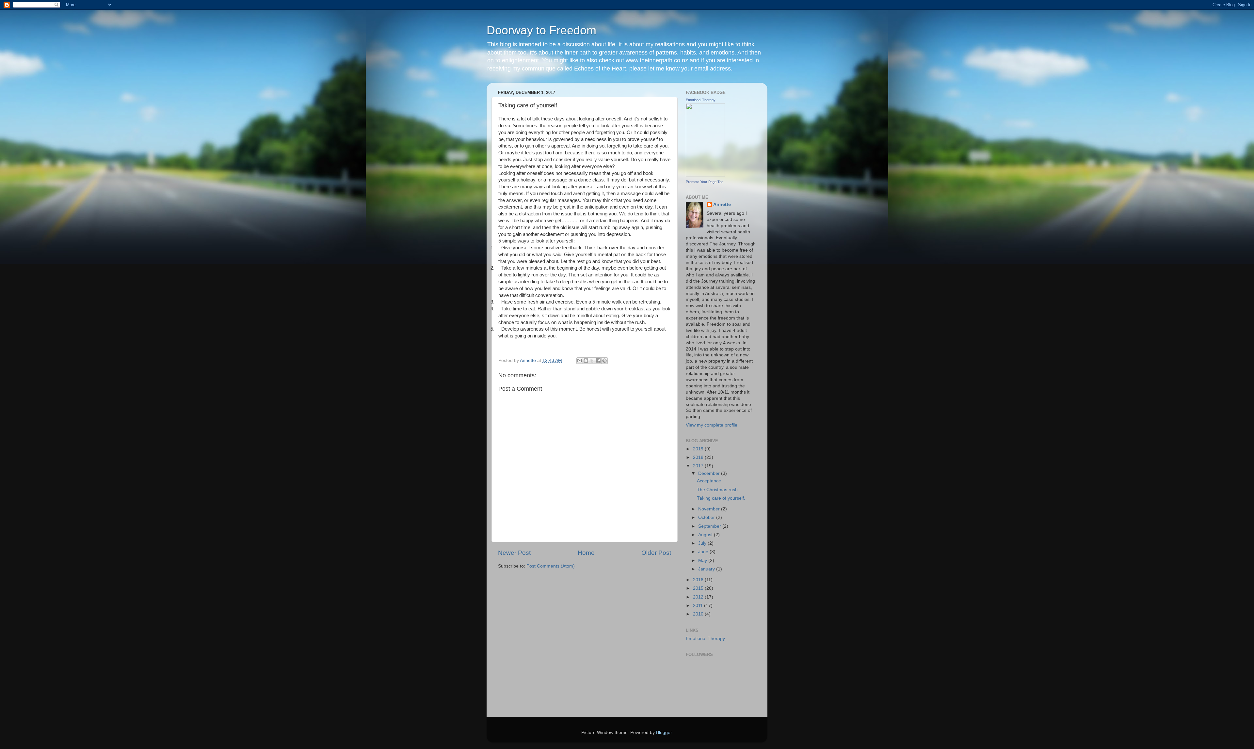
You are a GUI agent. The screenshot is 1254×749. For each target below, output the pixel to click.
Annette (722, 204)
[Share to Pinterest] (604, 360)
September (710, 526)
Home (586, 552)
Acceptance (709, 480)
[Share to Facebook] (598, 360)
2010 (699, 614)
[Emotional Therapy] (705, 175)
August (706, 534)
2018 (699, 457)
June (704, 551)
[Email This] (579, 360)
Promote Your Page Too (704, 182)
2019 (699, 448)
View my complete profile (711, 425)
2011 (698, 605)
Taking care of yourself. (721, 498)
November (709, 509)
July (703, 543)
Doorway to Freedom (541, 30)
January (707, 569)
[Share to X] (592, 360)
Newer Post (514, 552)
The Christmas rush (717, 489)
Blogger (664, 732)
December (709, 473)
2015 (699, 588)
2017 (699, 465)
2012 (699, 597)
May (703, 560)
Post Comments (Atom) (550, 566)
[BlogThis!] (586, 360)
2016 (699, 579)
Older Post (656, 552)
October (707, 517)
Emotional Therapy (700, 100)
